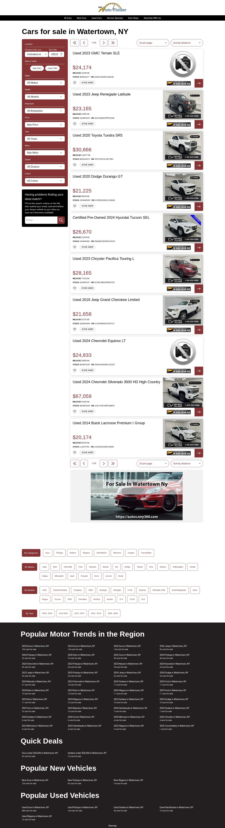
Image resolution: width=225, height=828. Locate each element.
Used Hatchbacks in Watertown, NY (176, 809)
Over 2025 (63, 613)
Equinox (142, 590)
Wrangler (117, 590)
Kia (116, 567)
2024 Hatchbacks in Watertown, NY (130, 710)
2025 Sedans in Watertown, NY (128, 683)
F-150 (130, 590)
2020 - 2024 (47, 613)
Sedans (73, 553)
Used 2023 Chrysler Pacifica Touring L (103, 258)
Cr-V (121, 599)
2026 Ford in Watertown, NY (81, 718)
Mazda (106, 567)
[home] (112, 7)
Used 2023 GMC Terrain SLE (96, 53)
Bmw (97, 576)
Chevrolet (68, 567)
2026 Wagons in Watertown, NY (129, 692)
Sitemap (112, 825)
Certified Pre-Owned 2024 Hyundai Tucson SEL (111, 217)
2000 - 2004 (113, 613)
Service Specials (115, 17)
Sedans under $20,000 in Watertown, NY (87, 754)
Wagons (86, 553)
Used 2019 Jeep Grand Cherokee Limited (106, 300)
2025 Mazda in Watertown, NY (82, 710)
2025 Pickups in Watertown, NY (83, 674)
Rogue (45, 599)
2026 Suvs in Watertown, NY (127, 647)
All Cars (68, 17)
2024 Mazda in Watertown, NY (36, 683)
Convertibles (146, 553)
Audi (72, 576)
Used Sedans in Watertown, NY (128, 809)
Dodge (127, 567)
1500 (44, 590)
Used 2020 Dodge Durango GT (98, 176)
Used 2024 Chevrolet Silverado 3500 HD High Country (116, 382)
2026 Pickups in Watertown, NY (37, 656)
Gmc (151, 567)
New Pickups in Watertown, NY (82, 782)
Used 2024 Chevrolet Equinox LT (99, 341)
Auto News (133, 17)
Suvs (47, 553)
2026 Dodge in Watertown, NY (174, 674)
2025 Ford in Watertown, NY (173, 683)
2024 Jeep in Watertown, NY (127, 674)
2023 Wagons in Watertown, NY (129, 727)
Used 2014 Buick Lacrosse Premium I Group (109, 423)
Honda (192, 567)
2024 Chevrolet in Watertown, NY (38, 665)
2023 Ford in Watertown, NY (173, 692)
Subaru (45, 576)
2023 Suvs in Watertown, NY (81, 647)
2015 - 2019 (79, 613)
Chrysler (84, 576)
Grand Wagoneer (179, 590)
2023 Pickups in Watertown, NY (83, 665)
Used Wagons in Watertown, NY (37, 818)
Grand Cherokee (60, 590)
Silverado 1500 (159, 590)
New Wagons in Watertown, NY (128, 782)
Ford (80, 567)
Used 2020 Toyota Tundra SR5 (97, 135)
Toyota (139, 567)
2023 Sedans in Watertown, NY (128, 701)
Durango (103, 590)
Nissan (163, 567)
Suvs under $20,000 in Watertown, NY (40, 754)
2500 (90, 590)
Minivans (117, 553)
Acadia (110, 599)
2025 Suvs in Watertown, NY (127, 656)
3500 (70, 599)
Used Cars (97, 17)
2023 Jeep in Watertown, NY (35, 674)
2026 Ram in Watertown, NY (81, 656)
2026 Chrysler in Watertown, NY (175, 718)
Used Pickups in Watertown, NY (83, 809)
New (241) (37, 68)
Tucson (57, 599)
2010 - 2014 (96, 613)
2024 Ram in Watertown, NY (35, 692)
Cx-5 (143, 599)
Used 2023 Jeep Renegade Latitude (102, 94)
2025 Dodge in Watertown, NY (174, 701)
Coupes (131, 553)
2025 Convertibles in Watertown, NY (177, 727)
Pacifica (96, 599)
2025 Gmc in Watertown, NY (35, 710)
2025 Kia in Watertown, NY (34, 701)
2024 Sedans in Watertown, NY (174, 710)
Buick (120, 576)
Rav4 (195, 590)
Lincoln (109, 576)
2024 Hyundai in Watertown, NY (175, 665)
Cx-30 (132, 599)
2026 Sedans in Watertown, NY (37, 718)
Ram (55, 567)
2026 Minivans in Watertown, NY (129, 718)
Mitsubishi (59, 576)
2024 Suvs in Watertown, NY (35, 647)
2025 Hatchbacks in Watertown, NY (84, 727)
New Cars (81, 17)
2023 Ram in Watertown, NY (81, 692)
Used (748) (52, 68)
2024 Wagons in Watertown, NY (83, 701)
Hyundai (92, 567)
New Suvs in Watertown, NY (35, 782)
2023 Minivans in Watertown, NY (37, 727)
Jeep (44, 567)
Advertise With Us (152, 17)
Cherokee (83, 599)
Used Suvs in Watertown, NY (35, 809)
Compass (78, 590)
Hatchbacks (102, 553)
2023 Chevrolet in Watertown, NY (83, 683)
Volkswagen (178, 567)
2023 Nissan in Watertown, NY (128, 665)
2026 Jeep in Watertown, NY (173, 647)
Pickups (59, 553)
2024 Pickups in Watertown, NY (174, 656)
